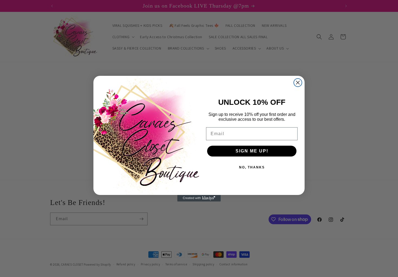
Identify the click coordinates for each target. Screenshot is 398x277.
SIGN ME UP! (252, 151)
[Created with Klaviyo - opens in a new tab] (199, 198)
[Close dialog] (298, 83)
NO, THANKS (252, 167)
